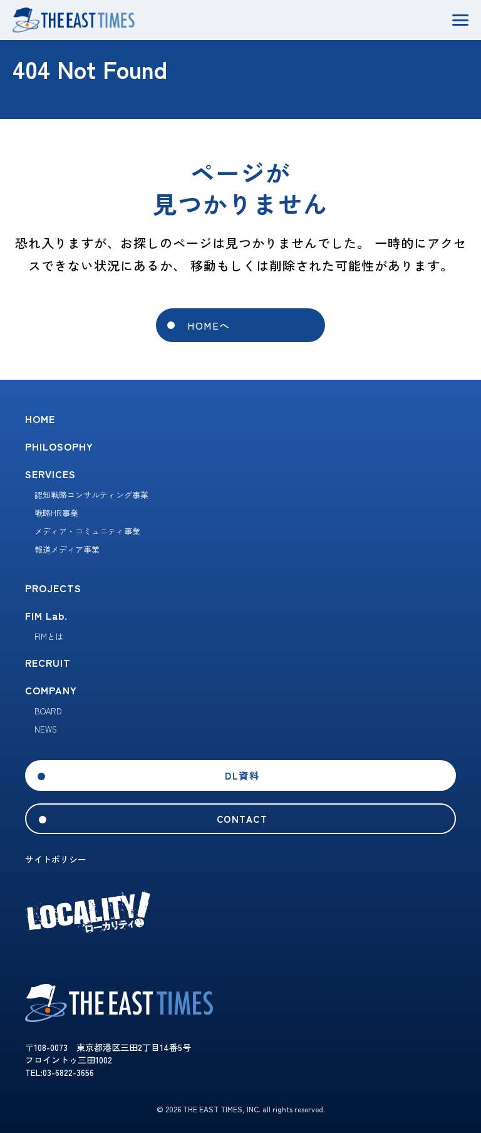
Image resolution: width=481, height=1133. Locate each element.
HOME (40, 418)
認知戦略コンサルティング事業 (91, 495)
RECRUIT (48, 662)
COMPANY (51, 689)
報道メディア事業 (67, 549)
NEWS (45, 729)
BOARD (48, 711)
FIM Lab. (46, 615)
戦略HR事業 (56, 513)
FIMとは (48, 636)
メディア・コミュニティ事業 (87, 531)
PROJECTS (53, 587)
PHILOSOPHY (59, 446)
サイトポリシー (55, 859)
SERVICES (50, 473)
